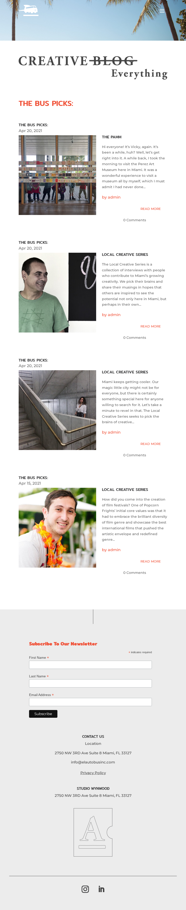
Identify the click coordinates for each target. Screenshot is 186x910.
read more (150, 209)
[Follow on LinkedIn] (101, 889)
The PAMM (111, 137)
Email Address (41, 695)
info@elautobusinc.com (93, 762)
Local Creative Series (125, 255)
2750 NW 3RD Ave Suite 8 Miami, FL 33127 (93, 753)
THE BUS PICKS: (46, 103)
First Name (39, 657)
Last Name (39, 676)
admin (114, 197)
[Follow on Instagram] (85, 889)
